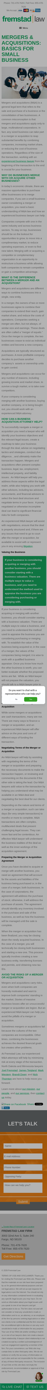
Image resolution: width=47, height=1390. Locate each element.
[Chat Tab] (23, 695)
